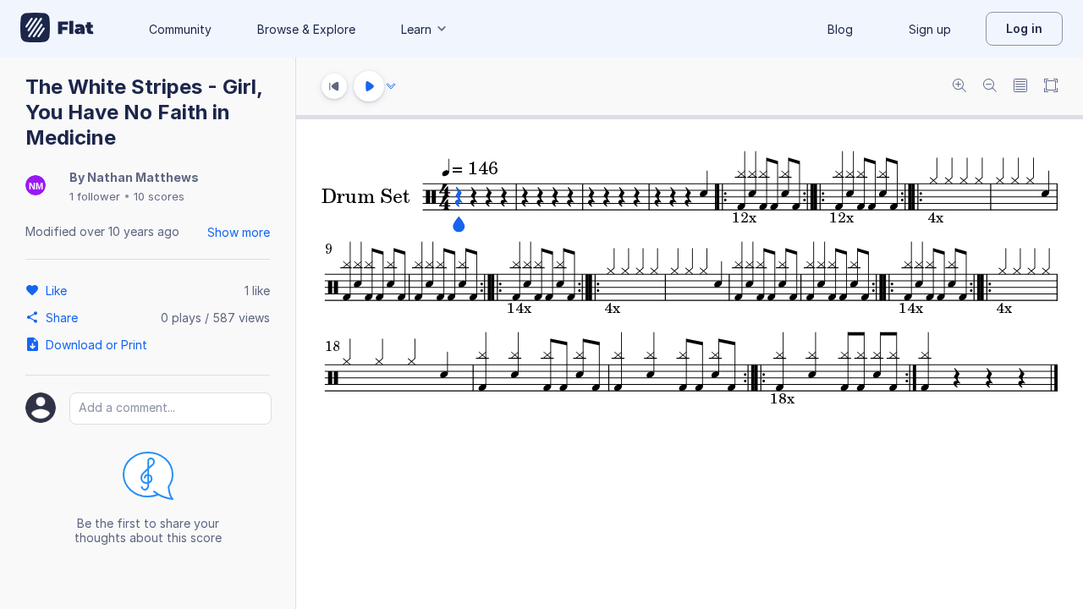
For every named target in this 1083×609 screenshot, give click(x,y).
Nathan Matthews (143, 177)
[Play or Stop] (369, 86)
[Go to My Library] (57, 29)
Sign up (930, 29)
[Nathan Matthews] (35, 186)
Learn (416, 29)
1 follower (94, 196)
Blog (840, 29)
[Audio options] (391, 86)
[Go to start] (334, 86)
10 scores (159, 196)
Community (180, 29)
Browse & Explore (306, 29)
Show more (238, 232)
